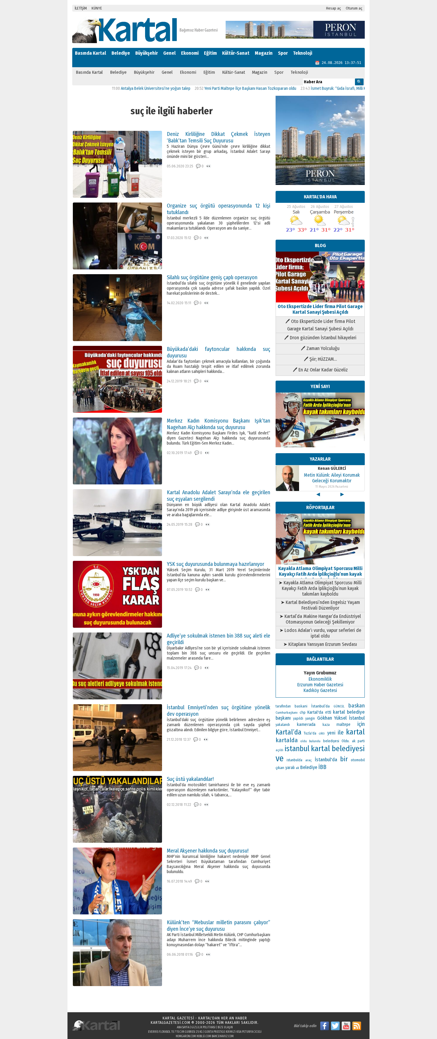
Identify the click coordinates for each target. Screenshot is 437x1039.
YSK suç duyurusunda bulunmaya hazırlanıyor (215, 564)
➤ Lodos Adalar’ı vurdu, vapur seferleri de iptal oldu (320, 633)
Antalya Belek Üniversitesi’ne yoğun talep (125, 88)
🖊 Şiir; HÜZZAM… (320, 359)
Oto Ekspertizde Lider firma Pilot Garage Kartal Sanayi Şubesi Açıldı (320, 309)
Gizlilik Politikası (203, 1027)
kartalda (287, 740)
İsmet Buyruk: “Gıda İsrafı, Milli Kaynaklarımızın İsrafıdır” (328, 88)
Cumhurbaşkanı (287, 712)
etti (328, 712)
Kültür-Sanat (235, 53)
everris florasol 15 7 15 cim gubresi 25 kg (175, 1032)
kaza (326, 725)
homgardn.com (186, 1036)
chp (303, 712)
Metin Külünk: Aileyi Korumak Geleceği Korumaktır (332, 478)
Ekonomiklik (320, 679)
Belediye (120, 53)
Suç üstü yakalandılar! (190, 779)
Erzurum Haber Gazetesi (320, 685)
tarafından (283, 706)
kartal (355, 732)
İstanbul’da (320, 706)
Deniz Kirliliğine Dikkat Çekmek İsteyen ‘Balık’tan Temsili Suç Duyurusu (218, 137)
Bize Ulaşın (225, 1027)
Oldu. (346, 741)
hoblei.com (204, 1036)
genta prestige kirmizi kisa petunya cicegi (233, 1032)
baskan (356, 705)
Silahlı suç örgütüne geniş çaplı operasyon (212, 277)
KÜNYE (97, 8)
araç (308, 760)
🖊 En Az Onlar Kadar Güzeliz (320, 370)
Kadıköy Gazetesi (320, 690)
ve (280, 758)
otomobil (358, 760)
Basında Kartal (90, 53)
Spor (283, 53)
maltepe (343, 724)
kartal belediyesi (338, 748)
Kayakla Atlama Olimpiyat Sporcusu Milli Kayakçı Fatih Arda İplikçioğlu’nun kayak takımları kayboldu (320, 574)
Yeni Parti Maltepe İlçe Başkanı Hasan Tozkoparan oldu (220, 88)
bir (344, 759)
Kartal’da (288, 732)
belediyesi (331, 741)
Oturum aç (354, 8)
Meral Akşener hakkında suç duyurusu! (208, 850)
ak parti (358, 741)
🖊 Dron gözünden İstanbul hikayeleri (320, 337)
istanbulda (294, 760)
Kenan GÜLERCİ (332, 468)
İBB (322, 767)
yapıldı (298, 718)
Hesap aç (333, 8)
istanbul (296, 748)
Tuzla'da (310, 733)
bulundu (314, 741)
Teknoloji (302, 53)
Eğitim (210, 53)
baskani (301, 706)
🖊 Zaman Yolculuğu (320, 348)
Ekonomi (190, 53)
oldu (303, 741)
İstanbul (357, 718)
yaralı (290, 767)
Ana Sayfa (183, 1027)
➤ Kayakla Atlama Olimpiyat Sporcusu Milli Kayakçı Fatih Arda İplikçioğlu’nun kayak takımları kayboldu (320, 588)
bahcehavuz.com (223, 1036)
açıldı (279, 750)
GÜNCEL (339, 706)
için (361, 724)
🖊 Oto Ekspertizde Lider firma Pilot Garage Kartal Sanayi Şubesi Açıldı (320, 325)
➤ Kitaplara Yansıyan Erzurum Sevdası (320, 644)
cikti (322, 733)
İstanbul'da (326, 759)
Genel (169, 53)
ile (341, 732)
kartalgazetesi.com (170, 1022)
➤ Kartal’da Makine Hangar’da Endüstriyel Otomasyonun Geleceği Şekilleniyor (320, 619)
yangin (310, 718)
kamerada (306, 724)
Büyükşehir (146, 53)
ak (297, 768)
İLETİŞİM (81, 8)
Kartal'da (315, 712)
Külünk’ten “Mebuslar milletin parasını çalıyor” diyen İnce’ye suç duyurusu (218, 925)
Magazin (264, 53)
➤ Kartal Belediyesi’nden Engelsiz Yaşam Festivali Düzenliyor (320, 605)
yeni (331, 733)
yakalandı (283, 725)
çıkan (280, 767)
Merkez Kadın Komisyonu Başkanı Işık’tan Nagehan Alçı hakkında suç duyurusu (218, 424)
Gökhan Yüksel (332, 718)
